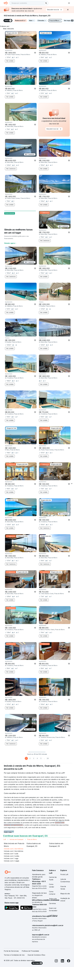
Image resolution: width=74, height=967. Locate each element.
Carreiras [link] (52, 903)
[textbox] (29, 3)
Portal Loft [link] (64, 874)
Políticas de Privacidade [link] (30, 951)
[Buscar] (46, 3)
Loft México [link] (53, 915)
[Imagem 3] (23, 298)
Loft (4, 839)
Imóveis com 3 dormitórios (13, 851)
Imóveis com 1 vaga (11, 858)
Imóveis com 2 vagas (11, 861)
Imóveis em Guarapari (16, 839)
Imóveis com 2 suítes (11, 856)
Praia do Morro (32, 839)
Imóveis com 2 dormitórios (13, 849)
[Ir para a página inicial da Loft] (6, 3)
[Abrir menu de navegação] (69, 3)
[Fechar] (68, 9)
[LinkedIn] (62, 961)
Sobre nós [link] (53, 899)
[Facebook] (68, 961)
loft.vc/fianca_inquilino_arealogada (45, 900)
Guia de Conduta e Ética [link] (36, 955)
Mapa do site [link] (65, 894)
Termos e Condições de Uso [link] (14, 955)
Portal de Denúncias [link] (11, 951)
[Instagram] (56, 961)
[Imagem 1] (54, 154)
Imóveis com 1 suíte (11, 854)
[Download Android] (12, 908)
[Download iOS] (26, 908)
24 (48, 758)
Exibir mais (8, 832)
